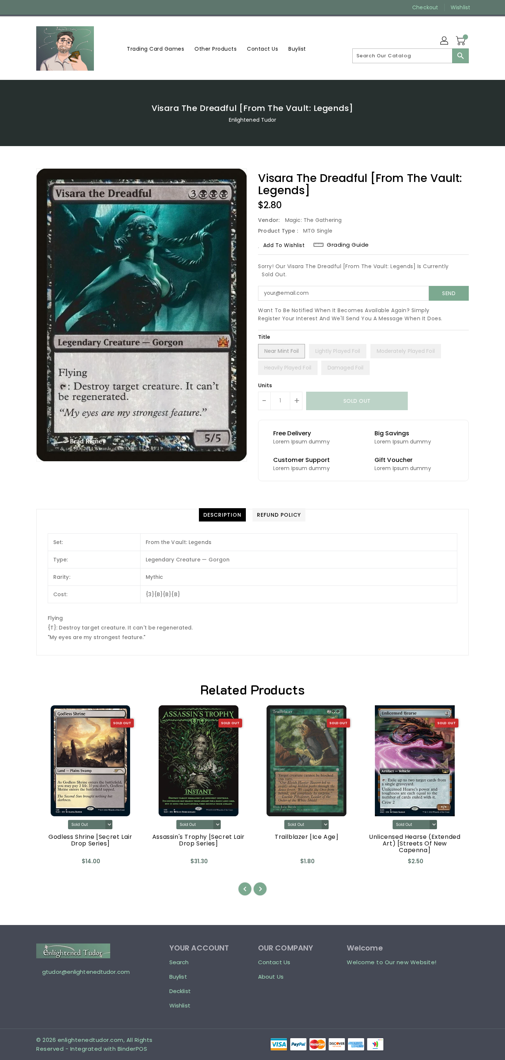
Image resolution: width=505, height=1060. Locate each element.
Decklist (180, 991)
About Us (271, 976)
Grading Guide (348, 245)
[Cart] (461, 41)
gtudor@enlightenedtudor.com (86, 972)
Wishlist (460, 7)
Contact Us (274, 962)
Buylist (178, 976)
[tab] (222, 514)
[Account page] (444, 41)
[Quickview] (48, 864)
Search (179, 962)
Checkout (425, 7)
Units (265, 385)
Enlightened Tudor (253, 120)
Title (264, 337)
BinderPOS (133, 1049)
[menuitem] (155, 48)
